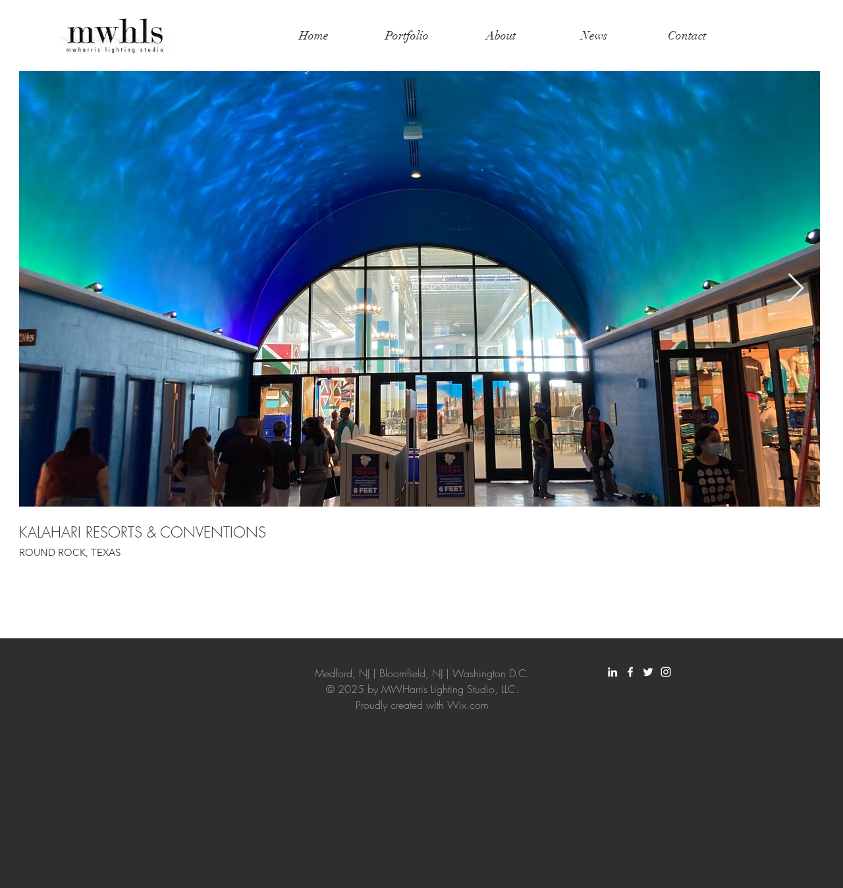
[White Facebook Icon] (630, 672)
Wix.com (468, 705)
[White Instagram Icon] (665, 672)
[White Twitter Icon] (648, 672)
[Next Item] (795, 288)
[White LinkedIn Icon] (612, 672)
